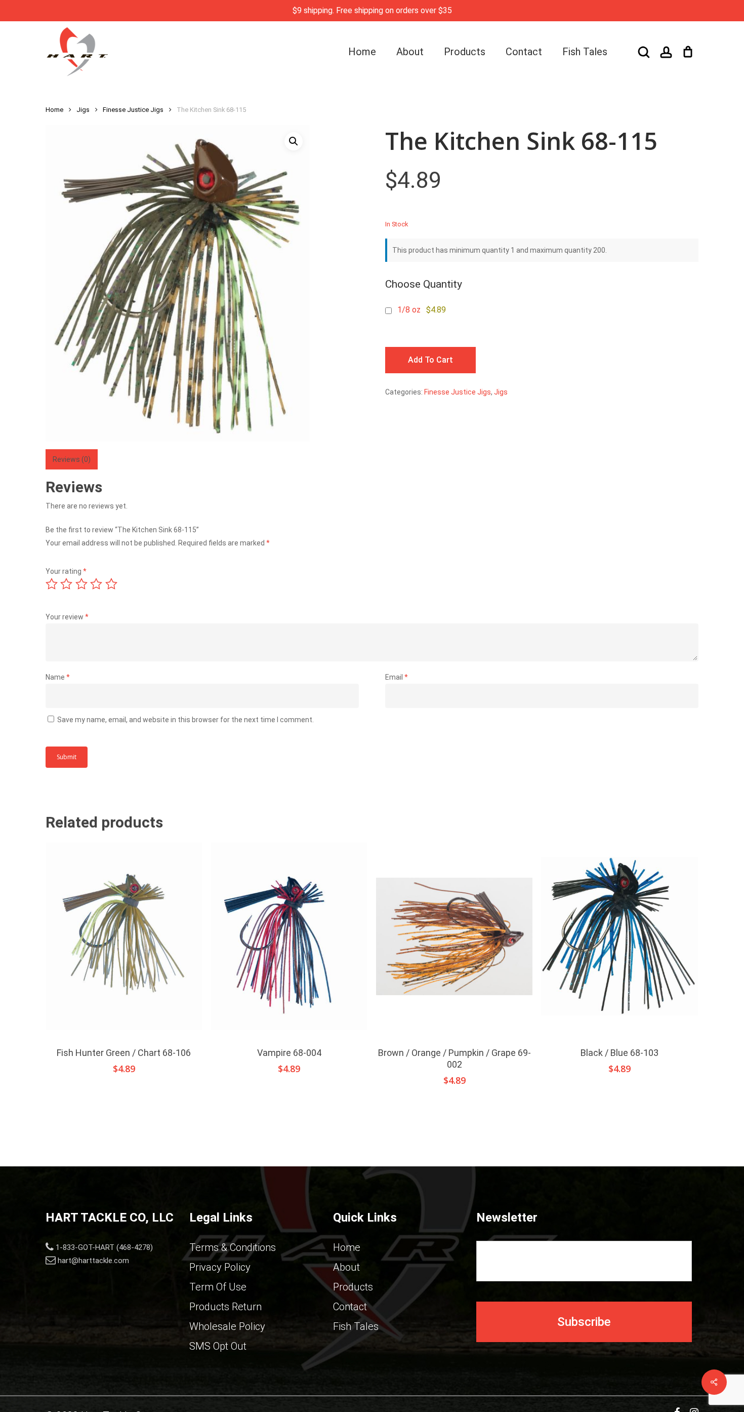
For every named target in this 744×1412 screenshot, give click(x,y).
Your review (67, 617)
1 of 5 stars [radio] (52, 584)
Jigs (83, 109)
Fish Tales (356, 1326)
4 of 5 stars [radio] (96, 584)
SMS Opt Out (217, 1346)
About (346, 1267)
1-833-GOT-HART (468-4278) (104, 1247)
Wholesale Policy (227, 1326)
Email (396, 677)
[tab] (72, 459)
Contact (350, 1307)
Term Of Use (217, 1287)
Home (54, 109)
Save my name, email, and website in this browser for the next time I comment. (185, 720)
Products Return (225, 1307)
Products (353, 1287)
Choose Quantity (423, 284)
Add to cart (430, 360)
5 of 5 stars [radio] (111, 584)
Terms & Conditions (232, 1247)
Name (58, 677)
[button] (293, 141)
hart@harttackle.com (93, 1260)
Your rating (66, 571)
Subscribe (584, 1322)
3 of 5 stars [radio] (82, 584)
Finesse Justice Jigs (133, 109)
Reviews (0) (72, 459)
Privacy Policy (220, 1267)
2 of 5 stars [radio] (66, 584)
